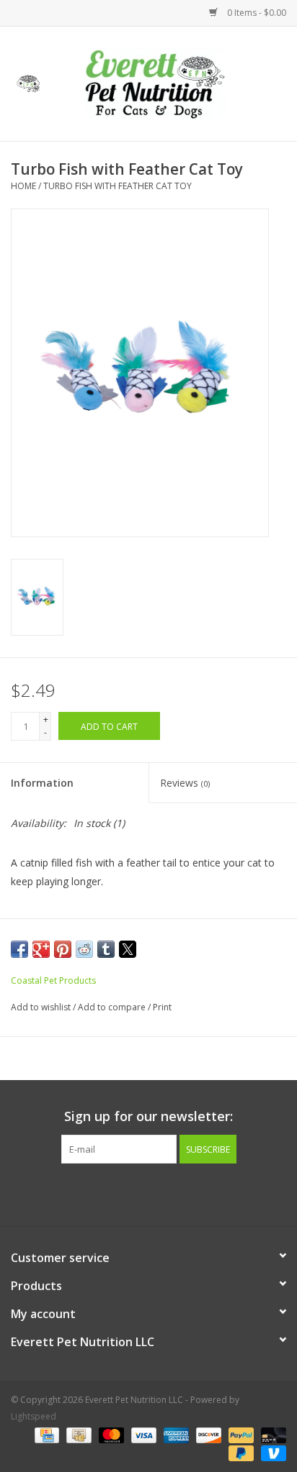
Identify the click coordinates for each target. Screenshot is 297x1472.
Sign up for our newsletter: (148, 1116)
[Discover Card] (207, 1434)
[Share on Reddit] (84, 949)
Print (162, 1007)
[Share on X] (127, 949)
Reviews (185, 783)
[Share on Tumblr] (106, 949)
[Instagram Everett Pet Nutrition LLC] (161, 1192)
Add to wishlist (42, 1007)
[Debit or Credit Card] (271, 1434)
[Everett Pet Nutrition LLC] (177, 82)
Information (42, 783)
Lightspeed (33, 1416)
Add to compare (113, 1007)
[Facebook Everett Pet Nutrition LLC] (135, 1192)
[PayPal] (239, 1434)
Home (23, 186)
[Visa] (142, 1434)
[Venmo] (271, 1452)
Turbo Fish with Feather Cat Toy (117, 186)
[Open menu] (28, 81)
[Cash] (77, 1434)
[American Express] (175, 1434)
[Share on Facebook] (19, 949)
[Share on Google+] (41, 949)
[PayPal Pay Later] (239, 1452)
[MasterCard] (110, 1434)
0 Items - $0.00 (255, 12)
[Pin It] (62, 949)
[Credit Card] (45, 1434)
